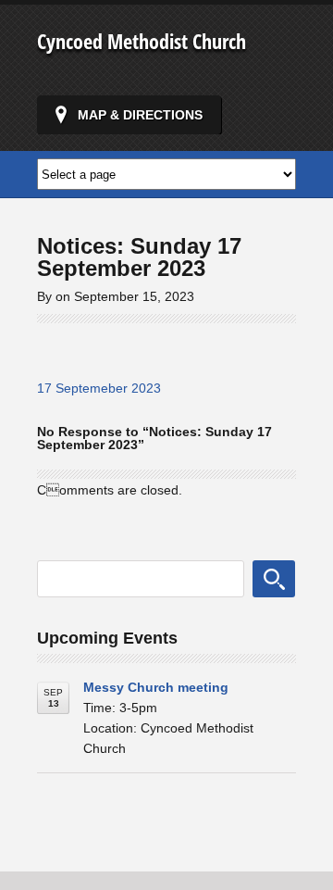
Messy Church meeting (155, 687)
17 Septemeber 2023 (99, 388)
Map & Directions (140, 114)
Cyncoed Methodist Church (141, 41)
